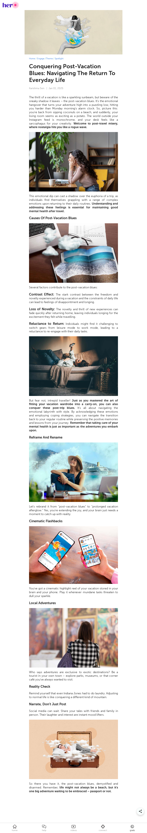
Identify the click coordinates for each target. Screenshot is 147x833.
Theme (49, 58)
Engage (40, 58)
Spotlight (59, 58)
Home (32, 58)
